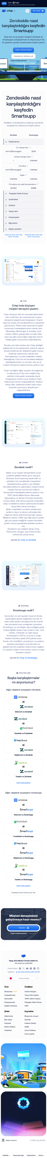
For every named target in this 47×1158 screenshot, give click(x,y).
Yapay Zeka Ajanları (32, 995)
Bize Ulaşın (8, 1020)
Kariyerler (7, 1023)
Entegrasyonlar (9, 1002)
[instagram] (31, 968)
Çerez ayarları (29, 1034)
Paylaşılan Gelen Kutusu (33, 1002)
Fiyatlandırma (31, 1155)
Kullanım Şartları (30, 1023)
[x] (24, 968)
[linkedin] (34, 968)
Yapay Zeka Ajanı (18, 1155)
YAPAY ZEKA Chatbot (32, 999)
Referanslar (9, 991)
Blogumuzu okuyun (31, 1016)
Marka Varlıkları (9, 1027)
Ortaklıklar (8, 1030)
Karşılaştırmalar (9, 995)
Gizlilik (27, 1027)
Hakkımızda (8, 1016)
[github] (38, 968)
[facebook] (20, 968)
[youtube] (27, 968)
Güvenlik (28, 1020)
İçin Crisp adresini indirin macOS (29, 972)
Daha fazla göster (23, 783)
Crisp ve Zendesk (28, 540)
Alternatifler (8, 999)
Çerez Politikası (30, 1030)
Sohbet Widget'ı (30, 991)
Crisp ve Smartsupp (28, 658)
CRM (26, 1006)
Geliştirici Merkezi (10, 1006)
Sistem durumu (11, 1140)
